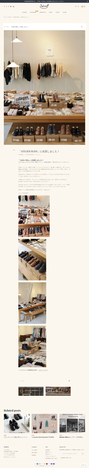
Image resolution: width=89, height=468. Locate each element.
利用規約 (48, 450)
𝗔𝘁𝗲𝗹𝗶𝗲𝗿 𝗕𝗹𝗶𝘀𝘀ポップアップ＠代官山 (71, 437)
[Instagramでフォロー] (14, 150)
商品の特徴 (34, 452)
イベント (22, 381)
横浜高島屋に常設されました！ (56, 391)
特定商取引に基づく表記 (51, 458)
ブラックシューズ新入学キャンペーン (15, 437)
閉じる (1, 1)
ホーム (5, 17)
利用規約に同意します (66, 457)
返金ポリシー (49, 454)
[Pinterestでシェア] (8, 6)
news (9, 17)
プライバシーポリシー (51, 456)
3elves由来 (34, 450)
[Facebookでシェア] (4, 6)
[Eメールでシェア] (10, 6)
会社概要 (34, 455)
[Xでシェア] (6, 6)
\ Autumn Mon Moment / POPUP (43, 437)
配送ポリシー (49, 452)
